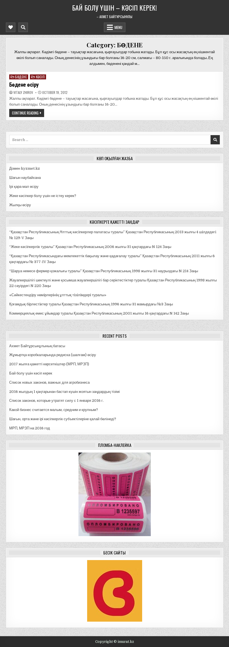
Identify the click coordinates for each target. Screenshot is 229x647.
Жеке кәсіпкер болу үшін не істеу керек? (42, 196)
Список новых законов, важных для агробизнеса (49, 382)
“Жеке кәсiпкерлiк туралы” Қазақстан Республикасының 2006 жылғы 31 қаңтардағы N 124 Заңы (90, 247)
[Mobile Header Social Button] (10, 27)
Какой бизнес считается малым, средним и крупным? (53, 410)
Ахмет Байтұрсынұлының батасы (37, 346)
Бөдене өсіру (24, 84)
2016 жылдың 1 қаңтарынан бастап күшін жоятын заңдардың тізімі (64, 392)
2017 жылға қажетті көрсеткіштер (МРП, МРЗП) (49, 364)
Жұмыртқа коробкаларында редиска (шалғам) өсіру (52, 355)
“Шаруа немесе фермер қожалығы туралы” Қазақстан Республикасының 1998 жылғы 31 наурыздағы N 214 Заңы (103, 271)
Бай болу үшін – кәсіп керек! (114, 8)
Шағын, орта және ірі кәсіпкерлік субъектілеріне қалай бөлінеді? (62, 419)
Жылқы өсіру (20, 205)
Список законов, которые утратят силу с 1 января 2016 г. (56, 400)
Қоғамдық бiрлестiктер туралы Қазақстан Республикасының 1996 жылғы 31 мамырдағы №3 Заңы (91, 304)
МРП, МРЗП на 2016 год (29, 428)
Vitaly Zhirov (23, 92)
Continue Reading (25, 113)
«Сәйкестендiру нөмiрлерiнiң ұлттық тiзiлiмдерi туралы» (57, 295)
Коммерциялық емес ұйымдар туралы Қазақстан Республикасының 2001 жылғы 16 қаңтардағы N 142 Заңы (99, 313)
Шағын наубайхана (25, 178)
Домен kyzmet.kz (24, 168)
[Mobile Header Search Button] (23, 27)
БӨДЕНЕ (21, 76)
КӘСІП (40, 76)
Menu (118, 27)
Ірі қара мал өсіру (24, 186)
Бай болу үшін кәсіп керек (30, 373)
